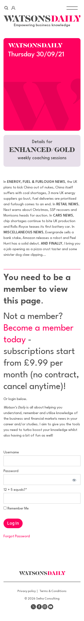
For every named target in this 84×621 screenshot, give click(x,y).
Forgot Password (17, 536)
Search (6, 8)
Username (11, 452)
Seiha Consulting (48, 598)
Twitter (33, 606)
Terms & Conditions (52, 591)
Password (11, 471)
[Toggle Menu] (72, 8)
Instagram (44, 606)
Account (13, 8)
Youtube (50, 606)
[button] (42, 151)
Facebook (39, 606)
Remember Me (18, 508)
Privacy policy (27, 591)
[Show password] (73, 479)
